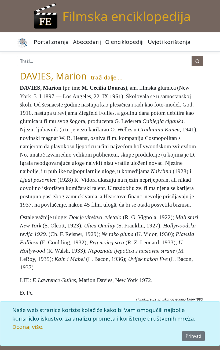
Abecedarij (87, 41)
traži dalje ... (107, 77)
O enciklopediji (124, 41)
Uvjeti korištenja (169, 41)
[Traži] (197, 61)
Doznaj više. (28, 326)
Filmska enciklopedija (126, 16)
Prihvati (193, 336)
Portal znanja (51, 41)
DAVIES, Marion (53, 76)
